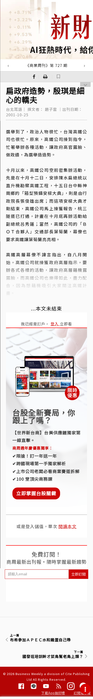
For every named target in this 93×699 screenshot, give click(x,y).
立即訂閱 (78, 574)
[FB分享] (34, 76)
